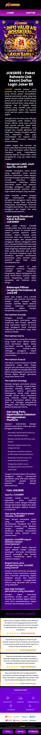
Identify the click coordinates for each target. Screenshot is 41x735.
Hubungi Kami (30, 709)
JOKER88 (22, 726)
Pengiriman (20, 702)
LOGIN (10, 12)
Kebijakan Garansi (33, 702)
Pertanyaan (11, 709)
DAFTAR (30, 12)
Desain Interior (7, 702)
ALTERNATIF (33, 732)
